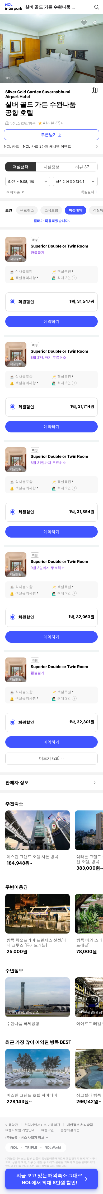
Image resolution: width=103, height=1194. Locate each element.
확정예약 (75, 210)
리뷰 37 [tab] (82, 166)
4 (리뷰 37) (51, 123)
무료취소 (27, 210)
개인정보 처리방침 (80, 1125)
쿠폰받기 (49, 134)
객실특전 (64, 271)
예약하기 (51, 321)
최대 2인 (64, 278)
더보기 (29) (49, 758)
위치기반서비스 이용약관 (42, 1125)
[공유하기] (94, 23)
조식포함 (51, 210)
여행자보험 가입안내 (20, 1130)
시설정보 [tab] (51, 166)
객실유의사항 (25, 278)
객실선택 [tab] (21, 166)
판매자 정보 (17, 782)
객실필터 (89, 192)
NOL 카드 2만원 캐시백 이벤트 (47, 146)
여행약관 (47, 1130)
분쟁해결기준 (69, 1130)
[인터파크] (11, 7)
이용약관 (11, 1125)
